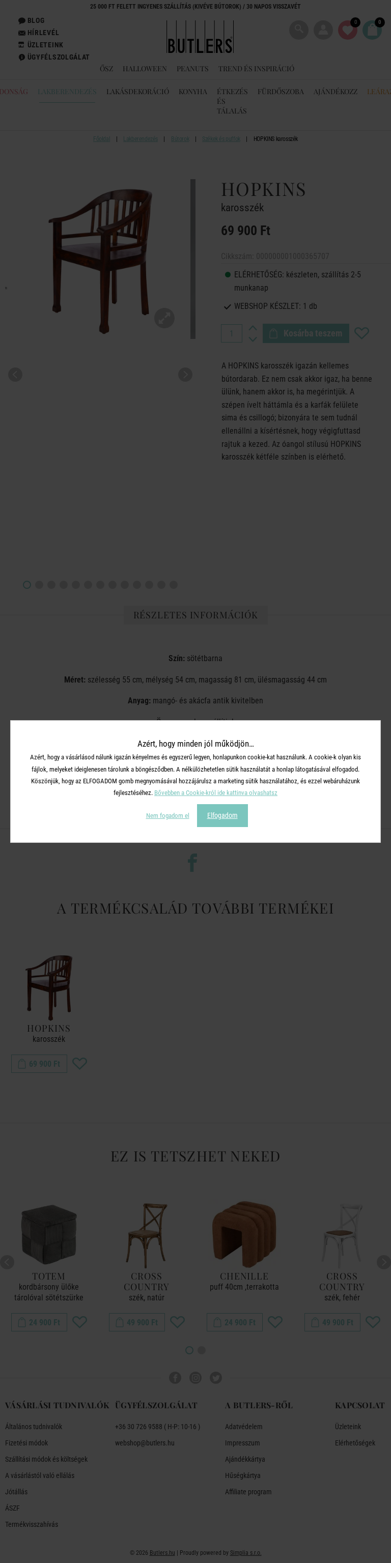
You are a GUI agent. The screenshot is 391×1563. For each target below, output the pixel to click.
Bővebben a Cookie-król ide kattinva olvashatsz (215, 793)
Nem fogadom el (167, 815)
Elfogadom (222, 815)
